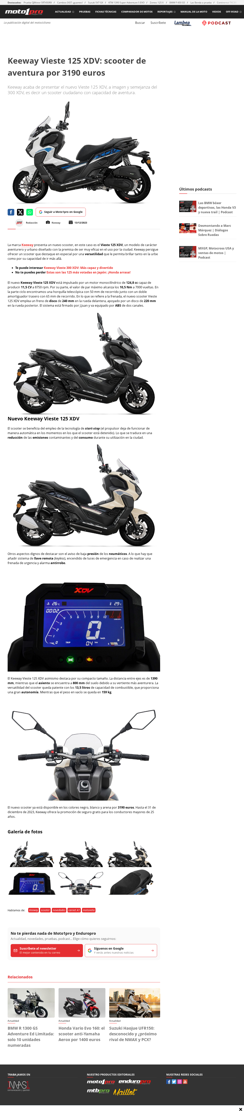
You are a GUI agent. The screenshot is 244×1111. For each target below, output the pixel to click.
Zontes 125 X (157, 2)
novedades (59, 910)
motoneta (89, 910)
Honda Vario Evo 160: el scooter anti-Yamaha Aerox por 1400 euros (82, 1033)
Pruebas (84, 11)
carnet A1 (74, 910)
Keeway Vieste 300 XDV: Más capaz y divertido (78, 268)
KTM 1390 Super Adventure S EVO (126, 2)
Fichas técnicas (105, 11)
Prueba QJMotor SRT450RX (38, 2)
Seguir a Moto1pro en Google (63, 212)
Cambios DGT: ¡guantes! (70, 2)
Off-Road (232, 11)
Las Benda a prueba (201, 2)
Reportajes (165, 11)
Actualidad (63, 11)
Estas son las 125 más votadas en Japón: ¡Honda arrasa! (89, 272)
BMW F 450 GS (177, 2)
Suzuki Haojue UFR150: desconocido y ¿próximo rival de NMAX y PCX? (133, 1033)
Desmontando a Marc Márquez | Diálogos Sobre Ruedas (214, 230)
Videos (216, 11)
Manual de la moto (194, 11)
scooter (45, 910)
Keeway (33, 910)
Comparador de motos (136, 11)
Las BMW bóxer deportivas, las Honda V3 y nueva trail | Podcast (217, 207)
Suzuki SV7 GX (95, 2)
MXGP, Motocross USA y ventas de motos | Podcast (216, 253)
